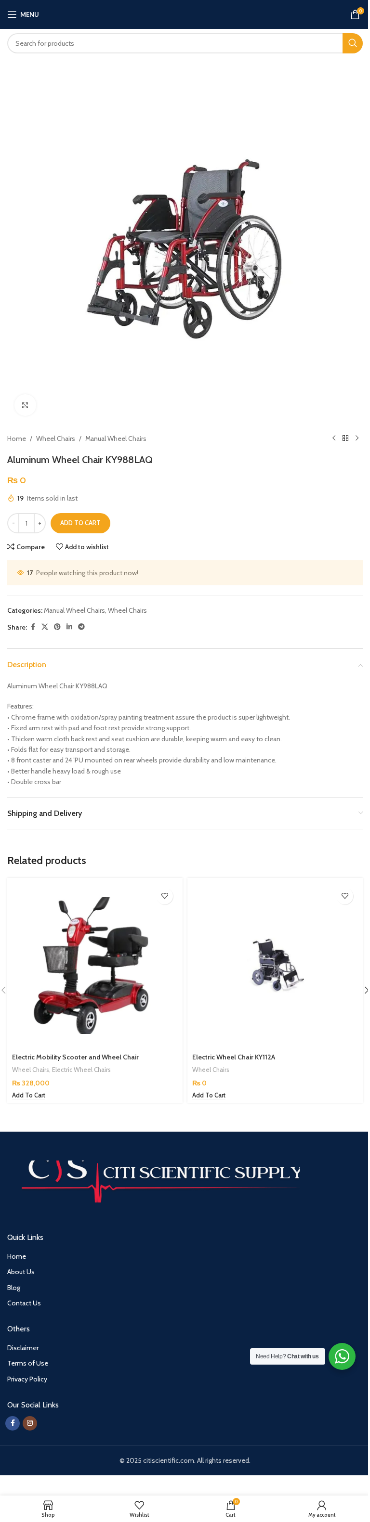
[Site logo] (185, 13)
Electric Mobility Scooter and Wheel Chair (75, 1057)
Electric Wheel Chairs (81, 1069)
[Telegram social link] (81, 626)
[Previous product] (334, 438)
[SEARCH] (353, 43)
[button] (28, 1095)
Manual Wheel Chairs (115, 438)
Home (16, 438)
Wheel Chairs (55, 438)
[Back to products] (345, 438)
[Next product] (357, 438)
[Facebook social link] (33, 626)
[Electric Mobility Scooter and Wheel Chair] (95, 965)
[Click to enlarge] (25, 405)
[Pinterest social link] (57, 626)
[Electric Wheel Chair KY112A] (275, 965)
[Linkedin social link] (69, 626)
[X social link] (45, 626)
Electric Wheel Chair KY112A (233, 1057)
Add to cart (80, 523)
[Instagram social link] (30, 1423)
